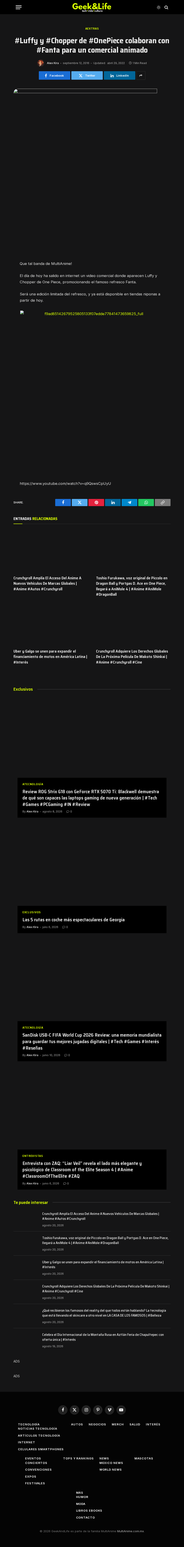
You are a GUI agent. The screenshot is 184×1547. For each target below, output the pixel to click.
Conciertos (36, 1463)
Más (79, 1492)
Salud (134, 1424)
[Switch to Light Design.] (159, 7)
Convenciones (38, 1469)
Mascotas (143, 1458)
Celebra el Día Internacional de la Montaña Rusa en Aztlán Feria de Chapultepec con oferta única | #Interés (103, 1337)
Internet (26, 1442)
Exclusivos (31, 912)
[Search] (166, 7)
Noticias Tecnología (37, 1428)
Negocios (97, 1424)
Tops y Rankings (78, 1458)
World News (110, 1469)
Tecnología (29, 1424)
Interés (153, 1424)
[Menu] (19, 7)
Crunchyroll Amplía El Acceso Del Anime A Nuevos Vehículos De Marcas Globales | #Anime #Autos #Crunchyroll (47, 583)
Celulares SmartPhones (41, 1449)
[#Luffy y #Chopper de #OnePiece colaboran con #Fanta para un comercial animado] (85, 92)
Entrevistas (32, 1156)
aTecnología (32, 784)
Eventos (33, 1458)
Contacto (85, 1517)
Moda (81, 1504)
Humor (82, 1497)
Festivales (35, 1483)
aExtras (92, 28)
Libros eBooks (89, 1510)
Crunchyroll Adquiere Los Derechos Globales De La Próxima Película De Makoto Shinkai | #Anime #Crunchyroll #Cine (132, 657)
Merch (118, 1424)
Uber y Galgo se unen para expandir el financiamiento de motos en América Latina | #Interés (50, 657)
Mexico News (111, 1463)
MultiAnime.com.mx (130, 1531)
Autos (77, 1424)
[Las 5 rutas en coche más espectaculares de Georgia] (92, 870)
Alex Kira (53, 63)
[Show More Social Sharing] (140, 75)
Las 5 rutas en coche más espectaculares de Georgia (73, 920)
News (104, 1458)
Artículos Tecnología (39, 1435)
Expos (30, 1476)
